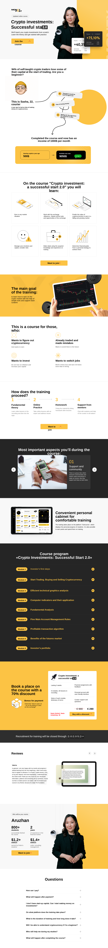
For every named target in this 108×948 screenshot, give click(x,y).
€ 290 (90, 708)
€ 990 (79, 708)
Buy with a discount (80, 714)
